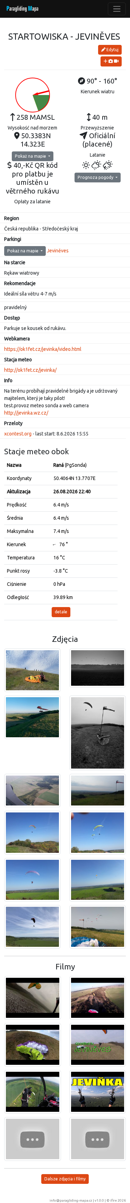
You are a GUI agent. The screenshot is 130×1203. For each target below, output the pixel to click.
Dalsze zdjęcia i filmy (65, 1179)
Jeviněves (58, 250)
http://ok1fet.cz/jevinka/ (30, 370)
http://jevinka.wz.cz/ (26, 413)
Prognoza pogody (96, 177)
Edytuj (112, 49)
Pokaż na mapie (31, 156)
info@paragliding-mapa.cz (71, 1200)
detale (61, 612)
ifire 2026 (118, 1200)
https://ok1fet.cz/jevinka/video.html (42, 349)
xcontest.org (18, 434)
